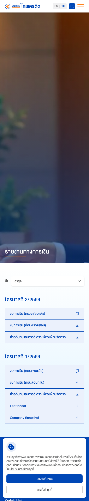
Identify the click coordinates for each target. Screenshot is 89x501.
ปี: (6, 281)
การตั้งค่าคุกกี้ (44, 489)
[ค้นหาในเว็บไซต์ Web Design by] (72, 6)
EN (56, 6)
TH (63, 6)
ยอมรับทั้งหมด (45, 478)
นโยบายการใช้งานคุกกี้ (22, 469)
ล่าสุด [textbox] (18, 281)
